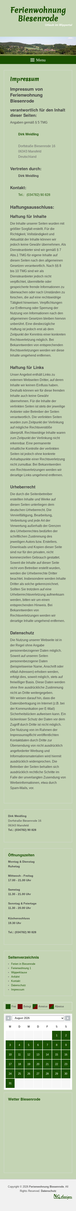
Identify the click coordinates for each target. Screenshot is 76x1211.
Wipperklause (19, 972)
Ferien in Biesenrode (23, 963)
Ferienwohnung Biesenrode (38, 14)
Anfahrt (15, 976)
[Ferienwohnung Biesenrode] (38, 46)
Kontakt (15, 980)
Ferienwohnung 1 (21, 968)
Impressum (24, 79)
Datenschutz (18, 985)
